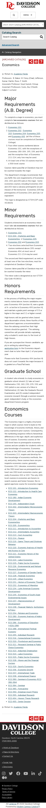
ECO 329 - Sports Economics (20, 666)
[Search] (41, 37)
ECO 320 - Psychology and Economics (24, 641)
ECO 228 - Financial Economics (21, 575)
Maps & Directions (11, 752)
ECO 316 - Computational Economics (24, 638)
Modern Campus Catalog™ (28, 806)
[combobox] (23, 24)
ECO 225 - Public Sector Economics (23, 563)
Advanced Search (10, 45)
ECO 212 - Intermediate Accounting (23, 532)
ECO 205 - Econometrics (19, 525)
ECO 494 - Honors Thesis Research (23, 698)
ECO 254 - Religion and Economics (23, 613)
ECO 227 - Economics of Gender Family (25, 572)
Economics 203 (32, 242)
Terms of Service (8, 791)
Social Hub (7, 762)
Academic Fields (21, 74)
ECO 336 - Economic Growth (20, 669)
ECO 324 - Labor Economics (20, 654)
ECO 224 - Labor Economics (20, 560)
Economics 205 (33, 133)
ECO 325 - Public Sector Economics (23, 657)
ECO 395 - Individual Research (21, 695)
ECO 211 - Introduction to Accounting (24, 528)
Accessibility (7, 794)
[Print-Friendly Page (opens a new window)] (36, 61)
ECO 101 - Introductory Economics (23, 488)
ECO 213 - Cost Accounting (20, 535)
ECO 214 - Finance (16, 538)
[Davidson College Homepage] (23, 730)
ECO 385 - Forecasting (18, 688)
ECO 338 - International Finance (22, 676)
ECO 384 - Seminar (16, 685)
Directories (8, 766)
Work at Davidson (11, 747)
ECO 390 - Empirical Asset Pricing (23, 692)
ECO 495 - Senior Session (19, 701)
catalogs (13, 804)
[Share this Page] (31, 61)
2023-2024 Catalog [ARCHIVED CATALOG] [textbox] (22, 24)
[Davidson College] (23, 6)
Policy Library (7, 797)
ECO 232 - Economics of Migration (23, 585)
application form (11, 348)
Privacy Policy (7, 789)
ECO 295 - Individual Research (21, 635)
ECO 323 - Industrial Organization (22, 650)
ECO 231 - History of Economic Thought (25, 582)
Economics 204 (19, 133)
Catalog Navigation (13, 52)
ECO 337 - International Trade (21, 673)
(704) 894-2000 (9, 741)
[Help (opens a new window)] (41, 61)
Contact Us (8, 756)
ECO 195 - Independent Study (21, 503)
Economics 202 (14, 130)
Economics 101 (14, 127)
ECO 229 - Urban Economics (20, 579)
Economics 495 (18, 136)
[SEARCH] (14, 15)
